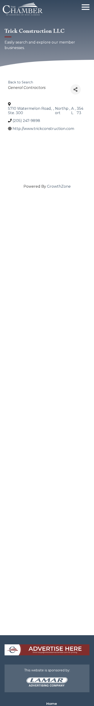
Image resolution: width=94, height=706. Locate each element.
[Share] (75, 89)
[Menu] (85, 6)
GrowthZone (59, 186)
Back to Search (20, 82)
